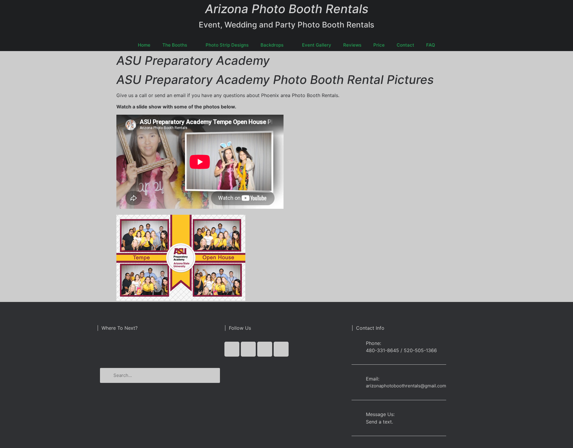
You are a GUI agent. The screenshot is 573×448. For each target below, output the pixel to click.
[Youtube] (264, 349)
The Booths (174, 45)
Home (144, 45)
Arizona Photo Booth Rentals (286, 8)
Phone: (373, 343)
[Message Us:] (356, 416)
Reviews (352, 45)
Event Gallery (316, 45)
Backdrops (272, 45)
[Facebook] (231, 349)
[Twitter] (248, 349)
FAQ (430, 45)
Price (379, 45)
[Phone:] (356, 347)
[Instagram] (281, 349)
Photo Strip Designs (227, 45)
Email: (372, 379)
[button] (160, 349)
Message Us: (380, 414)
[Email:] (356, 380)
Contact (405, 45)
